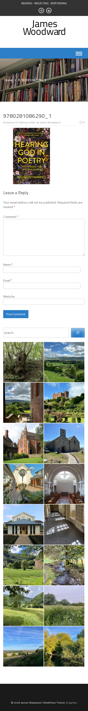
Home (8, 80)
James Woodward (50, 122)
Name (8, 264)
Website (9, 296)
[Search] (78, 333)
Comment (11, 216)
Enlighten (71, 702)
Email (7, 280)
